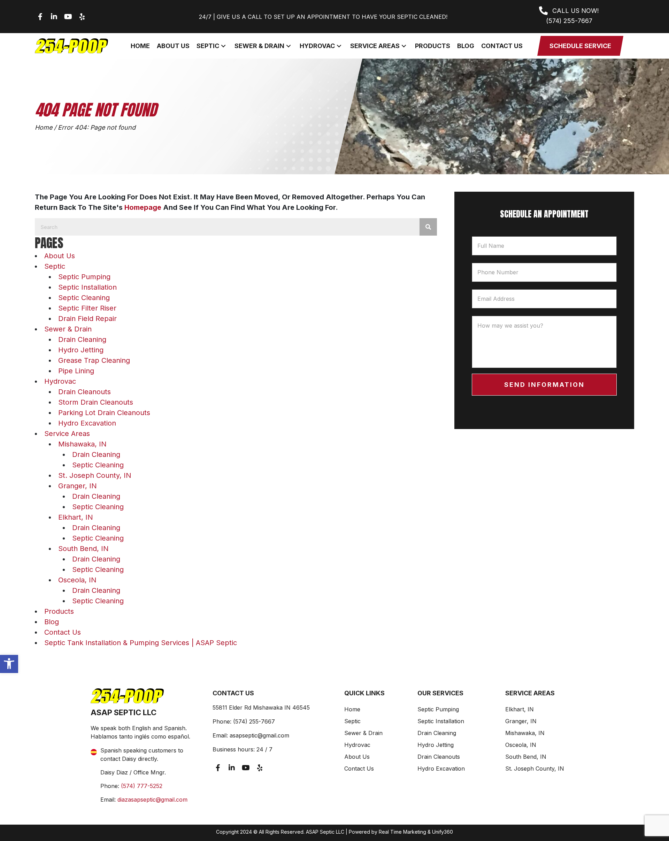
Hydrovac (60, 381)
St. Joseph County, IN (94, 475)
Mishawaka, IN (82, 444)
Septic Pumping (84, 277)
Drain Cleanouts (84, 392)
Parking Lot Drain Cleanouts (104, 412)
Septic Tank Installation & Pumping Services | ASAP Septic (140, 643)
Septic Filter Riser (87, 308)
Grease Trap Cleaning (94, 360)
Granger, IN (77, 486)
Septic (54, 266)
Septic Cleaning (84, 297)
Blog (51, 622)
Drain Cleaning (82, 339)
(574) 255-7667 (254, 721)
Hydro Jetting (80, 350)
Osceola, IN (77, 580)
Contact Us (62, 632)
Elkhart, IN (75, 517)
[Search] (428, 227)
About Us (59, 256)
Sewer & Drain (68, 329)
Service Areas (67, 433)
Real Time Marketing (402, 832)
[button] (9, 664)
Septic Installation (87, 287)
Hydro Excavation (87, 423)
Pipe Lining (76, 371)
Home (43, 127)
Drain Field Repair (87, 318)
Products (59, 611)
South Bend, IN (83, 548)
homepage (142, 207)
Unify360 (442, 832)
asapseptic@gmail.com (259, 735)
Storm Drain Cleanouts (95, 402)
